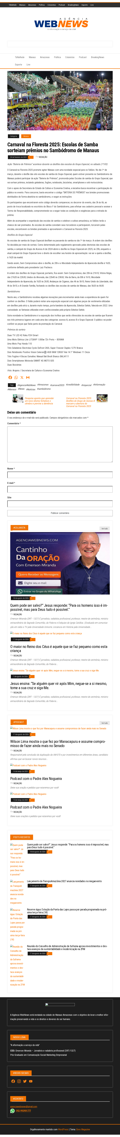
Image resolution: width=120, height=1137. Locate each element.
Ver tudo (105, 529)
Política (42, 5)
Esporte (85, 5)
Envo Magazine (83, 1129)
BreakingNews (73, 5)
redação (43, 157)
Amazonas (32, 5)
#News (21, 388)
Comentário (14, 423)
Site (9, 497)
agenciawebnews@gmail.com (23, 1106)
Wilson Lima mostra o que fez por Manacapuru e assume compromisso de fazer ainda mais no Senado (58, 743)
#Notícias (30, 389)
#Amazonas (42, 384)
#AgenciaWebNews (26, 385)
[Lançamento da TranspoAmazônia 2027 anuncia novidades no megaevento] (17, 892)
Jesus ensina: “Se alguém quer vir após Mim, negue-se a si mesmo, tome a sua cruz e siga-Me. (58, 685)
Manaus (22, 5)
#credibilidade (72, 384)
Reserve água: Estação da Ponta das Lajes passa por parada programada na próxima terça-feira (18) (67, 911)
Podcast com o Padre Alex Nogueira (36, 778)
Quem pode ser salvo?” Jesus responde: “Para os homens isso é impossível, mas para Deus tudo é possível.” (59, 607)
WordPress (63, 1129)
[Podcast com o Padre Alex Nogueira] (28, 765)
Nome (11, 468)
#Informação (99, 384)
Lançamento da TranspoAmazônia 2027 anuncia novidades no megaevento (64, 881)
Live (92, 5)
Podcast (62, 5)
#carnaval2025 (57, 385)
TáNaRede (12, 5)
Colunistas (52, 5)
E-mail (11, 483)
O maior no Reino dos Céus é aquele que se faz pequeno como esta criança (58, 648)
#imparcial (86, 385)
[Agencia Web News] (9, 57)
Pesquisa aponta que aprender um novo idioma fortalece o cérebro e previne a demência (39, 401)
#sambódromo (43, 388)
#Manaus (11, 389)
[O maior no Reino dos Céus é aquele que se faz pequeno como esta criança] (46, 633)
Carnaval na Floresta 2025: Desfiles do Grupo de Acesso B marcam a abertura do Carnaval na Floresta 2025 (80, 402)
